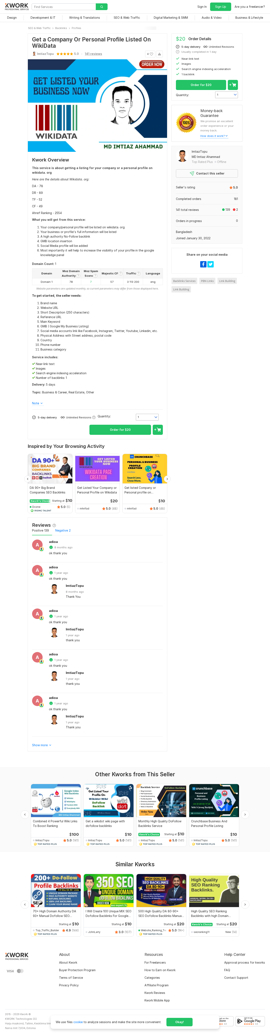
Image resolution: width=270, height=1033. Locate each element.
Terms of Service (71, 977)
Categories (152, 977)
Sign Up (220, 6)
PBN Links (207, 281)
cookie (78, 1022)
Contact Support (236, 977)
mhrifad (84, 508)
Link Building (227, 281)
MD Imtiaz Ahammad (206, 157)
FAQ (227, 970)
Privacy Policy (69, 985)
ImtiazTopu (75, 586)
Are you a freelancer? (250, 6)
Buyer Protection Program (77, 970)
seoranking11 (201, 932)
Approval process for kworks (244, 962)
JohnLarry (94, 932)
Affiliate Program (156, 985)
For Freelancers (155, 962)
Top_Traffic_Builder (47, 930)
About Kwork (68, 962)
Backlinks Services (184, 281)
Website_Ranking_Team (154, 930)
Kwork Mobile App (157, 1000)
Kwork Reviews (154, 993)
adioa (53, 542)
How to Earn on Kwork (160, 970)
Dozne (36, 506)
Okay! (179, 1022)
